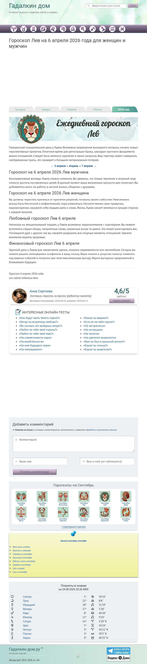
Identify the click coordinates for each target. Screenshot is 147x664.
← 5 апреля (58, 166)
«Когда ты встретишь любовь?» (38, 321)
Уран (25, 625)
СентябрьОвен (21, 504)
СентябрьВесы (21, 520)
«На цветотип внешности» (99, 337)
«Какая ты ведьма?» (95, 318)
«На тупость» (91, 333)
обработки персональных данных (101, 429)
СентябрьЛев (105, 504)
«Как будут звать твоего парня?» (39, 318)
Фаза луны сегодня (21, 546)
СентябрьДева (126, 504)
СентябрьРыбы (126, 520)
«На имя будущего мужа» (35, 345)
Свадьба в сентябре (22, 564)
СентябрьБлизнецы (63, 504)
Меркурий (29, 605)
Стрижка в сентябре (22, 554)
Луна (26, 600)
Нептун (27, 629)
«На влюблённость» (31, 341)
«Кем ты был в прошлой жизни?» (104, 341)
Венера (27, 609)
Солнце (27, 596)
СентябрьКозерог (84, 520)
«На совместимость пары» (35, 337)
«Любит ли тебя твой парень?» (38, 329)
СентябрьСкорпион (42, 520)
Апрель (73, 166)
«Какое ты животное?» (97, 349)
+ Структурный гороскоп (73, 526)
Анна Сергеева (41, 291)
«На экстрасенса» (94, 325)
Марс (26, 613)
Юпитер (27, 617)
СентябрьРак (84, 504)
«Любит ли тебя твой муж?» (36, 333)
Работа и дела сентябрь (24, 561)
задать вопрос (122, 300)
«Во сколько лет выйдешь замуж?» (40, 325)
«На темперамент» (30, 349)
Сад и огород (18, 568)
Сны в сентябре (20, 572)
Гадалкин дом (29, 5)
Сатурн (27, 621)
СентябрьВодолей (105, 520)
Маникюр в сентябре (22, 557)
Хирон (26, 637)
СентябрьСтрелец (63, 520)
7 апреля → (89, 166)
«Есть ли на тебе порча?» (99, 321)
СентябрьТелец (42, 504)
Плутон (27, 633)
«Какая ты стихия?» (95, 345)
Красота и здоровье (22, 550)
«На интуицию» (93, 329)
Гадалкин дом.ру (24, 649)
